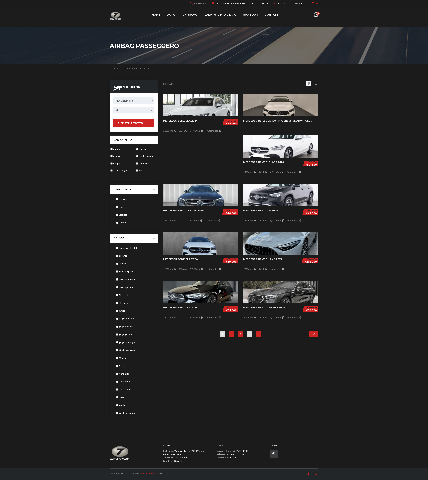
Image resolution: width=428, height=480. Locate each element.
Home (156, 14)
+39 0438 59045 (200, 3)
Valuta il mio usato (220, 14)
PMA (165, 473)
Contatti (271, 14)
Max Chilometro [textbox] (124, 100)
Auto (171, 14)
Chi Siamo (190, 14)
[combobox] (133, 100)
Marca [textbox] (119, 110)
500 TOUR (250, 14)
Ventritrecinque (148, 473)
